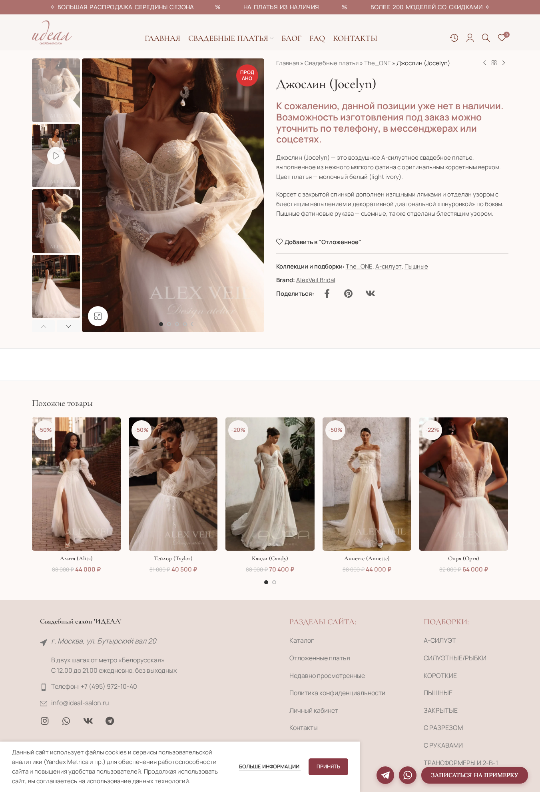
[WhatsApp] (407, 775)
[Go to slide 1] (161, 324)
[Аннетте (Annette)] (367, 484)
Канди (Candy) (270, 558)
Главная (287, 63)
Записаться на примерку (474, 775)
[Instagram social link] (45, 721)
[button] (43, 326)
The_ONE (377, 63)
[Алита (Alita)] (76, 484)
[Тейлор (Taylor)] (173, 484)
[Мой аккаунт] (470, 38)
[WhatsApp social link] (66, 721)
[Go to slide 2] (169, 324)
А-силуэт (388, 266)
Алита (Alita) (76, 558)
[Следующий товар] (503, 63)
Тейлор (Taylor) (173, 558)
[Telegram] (385, 775)
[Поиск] (486, 38)
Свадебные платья (332, 63)
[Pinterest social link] (348, 294)
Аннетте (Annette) (367, 558)
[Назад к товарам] (494, 63)
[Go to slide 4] (185, 324)
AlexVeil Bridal (315, 280)
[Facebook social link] (327, 294)
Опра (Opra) (463, 558)
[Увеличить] (98, 316)
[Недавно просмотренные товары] (454, 37)
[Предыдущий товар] (484, 63)
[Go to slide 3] (177, 324)
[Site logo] (52, 32)
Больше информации (270, 766)
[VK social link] (370, 294)
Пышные (416, 266)
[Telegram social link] (110, 721)
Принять (328, 766)
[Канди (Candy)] (269, 484)
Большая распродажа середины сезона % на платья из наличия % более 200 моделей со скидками (270, 7)
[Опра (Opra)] (463, 484)
